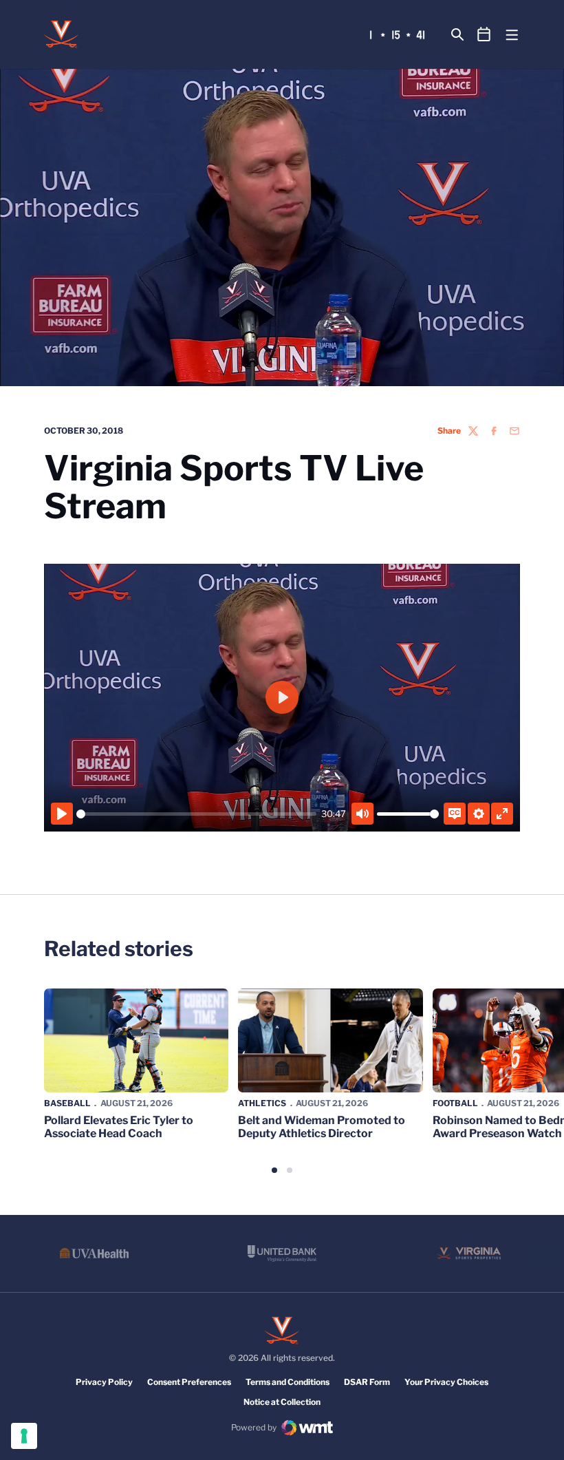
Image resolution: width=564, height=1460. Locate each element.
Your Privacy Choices (446, 1382)
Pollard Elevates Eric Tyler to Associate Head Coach (118, 1127)
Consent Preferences (189, 1382)
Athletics (262, 1103)
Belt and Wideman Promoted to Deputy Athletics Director (321, 1127)
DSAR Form (367, 1382)
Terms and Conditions (287, 1382)
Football (455, 1103)
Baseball (67, 1103)
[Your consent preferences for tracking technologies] (24, 1436)
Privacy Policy (104, 1382)
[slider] (196, 814)
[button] (274, 1170)
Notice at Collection (282, 1402)
